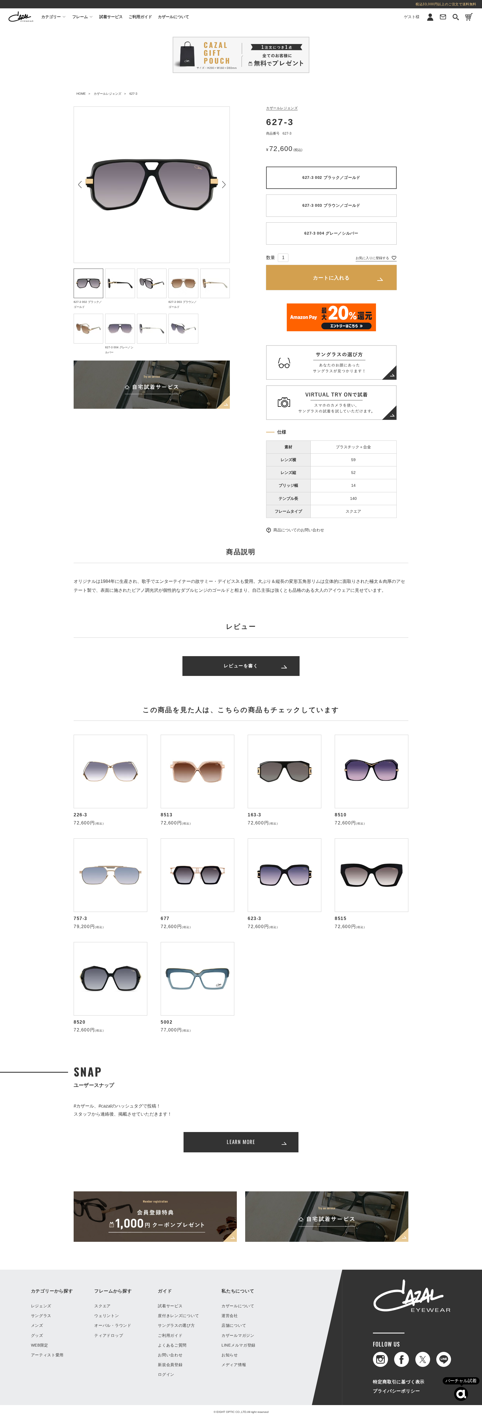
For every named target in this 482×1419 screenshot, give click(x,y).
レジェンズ (41, 1306)
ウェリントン (106, 1315)
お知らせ (229, 1355)
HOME (81, 93)
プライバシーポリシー (396, 1391)
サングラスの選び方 (176, 1325)
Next (223, 184)
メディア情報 (233, 1364)
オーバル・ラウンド (112, 1325)
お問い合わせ (170, 1355)
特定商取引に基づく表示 (399, 1381)
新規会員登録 (420, 30)
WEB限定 (40, 1345)
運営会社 (229, 1315)
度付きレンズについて (178, 1315)
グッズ (37, 1335)
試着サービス (111, 16)
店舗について (233, 1325)
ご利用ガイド (140, 16)
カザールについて (173, 16)
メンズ (37, 1325)
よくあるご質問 (172, 1345)
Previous (80, 184)
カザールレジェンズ (107, 93)
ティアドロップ (108, 1335)
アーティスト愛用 (47, 1355)
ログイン (420, 40)
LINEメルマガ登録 (238, 1345)
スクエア (102, 1306)
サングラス (41, 1315)
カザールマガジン (237, 1335)
